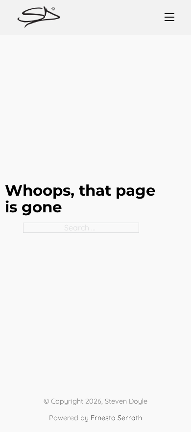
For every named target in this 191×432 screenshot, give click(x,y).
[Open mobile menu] (169, 17)
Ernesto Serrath (116, 417)
